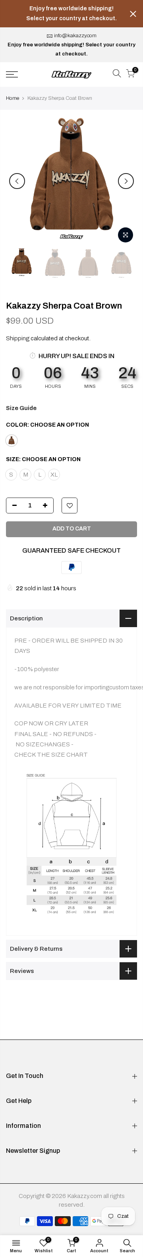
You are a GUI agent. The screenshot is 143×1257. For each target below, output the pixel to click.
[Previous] (17, 181)
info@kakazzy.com (75, 35)
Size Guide (21, 408)
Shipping (17, 338)
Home (12, 98)
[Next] (126, 181)
